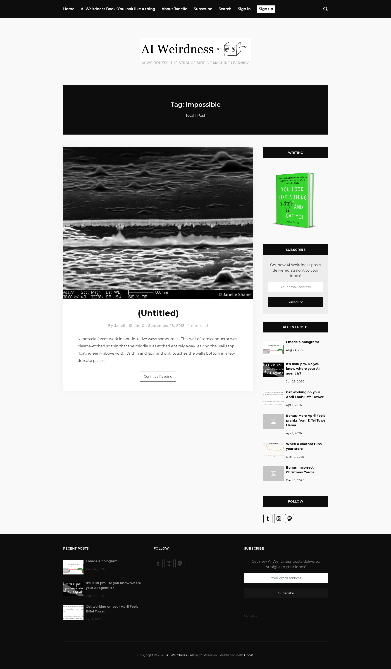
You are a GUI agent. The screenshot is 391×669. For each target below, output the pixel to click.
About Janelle (174, 9)
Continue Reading (158, 377)
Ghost (249, 655)
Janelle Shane (127, 326)
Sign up (266, 9)
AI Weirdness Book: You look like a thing (118, 9)
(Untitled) (158, 313)
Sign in (244, 9)
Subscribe (203, 9)
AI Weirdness (176, 655)
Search (225, 9)
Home (68, 9)
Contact (250, 615)
